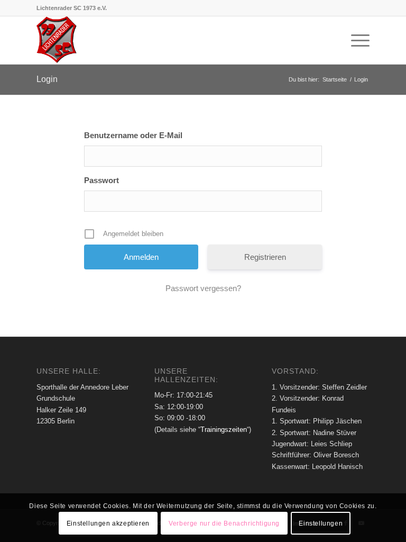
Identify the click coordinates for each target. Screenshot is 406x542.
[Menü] (355, 40)
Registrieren (265, 256)
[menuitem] (355, 40)
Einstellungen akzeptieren (108, 523)
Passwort (101, 180)
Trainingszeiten (223, 429)
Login (47, 79)
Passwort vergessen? (203, 288)
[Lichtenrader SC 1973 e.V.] (57, 40)
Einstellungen (321, 523)
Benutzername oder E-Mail (133, 135)
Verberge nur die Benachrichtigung (224, 523)
